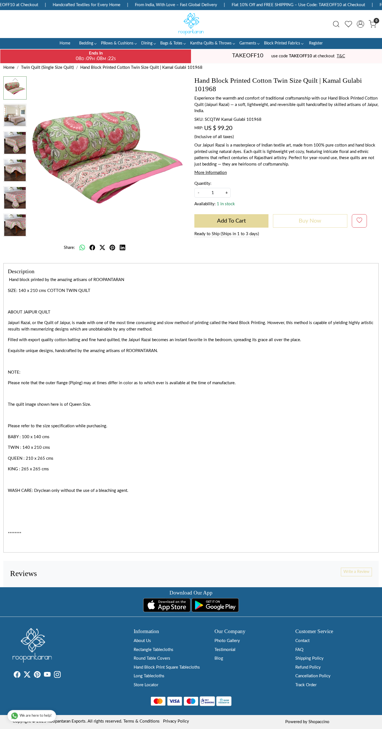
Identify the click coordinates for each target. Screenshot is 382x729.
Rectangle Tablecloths (153, 650)
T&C (341, 56)
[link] (336, 24)
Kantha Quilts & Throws (211, 43)
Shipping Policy (309, 658)
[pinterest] (112, 247)
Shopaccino (318, 722)
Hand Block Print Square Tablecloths (167, 667)
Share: (69, 248)
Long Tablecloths (149, 676)
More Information (210, 173)
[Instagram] (57, 676)
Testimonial (224, 650)
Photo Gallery (227, 641)
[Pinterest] (37, 676)
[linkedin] (122, 247)
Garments (247, 43)
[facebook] (92, 247)
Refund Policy (308, 667)
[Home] (191, 24)
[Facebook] (17, 676)
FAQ (299, 650)
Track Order (306, 685)
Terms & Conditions (141, 721)
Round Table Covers (152, 658)
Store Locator (146, 685)
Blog (218, 658)
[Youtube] (47, 676)
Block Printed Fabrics (282, 43)
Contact (302, 641)
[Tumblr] (64, 676)
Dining (146, 43)
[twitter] (102, 247)
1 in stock (226, 204)
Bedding (86, 43)
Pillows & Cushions (117, 43)
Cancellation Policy (313, 676)
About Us (142, 641)
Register (316, 43)
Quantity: (202, 183)
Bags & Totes (171, 43)
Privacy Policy (176, 721)
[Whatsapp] (82, 247)
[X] (27, 676)
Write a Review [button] (356, 572)
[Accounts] (360, 24)
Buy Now (310, 221)
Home (65, 43)
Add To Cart (231, 221)
